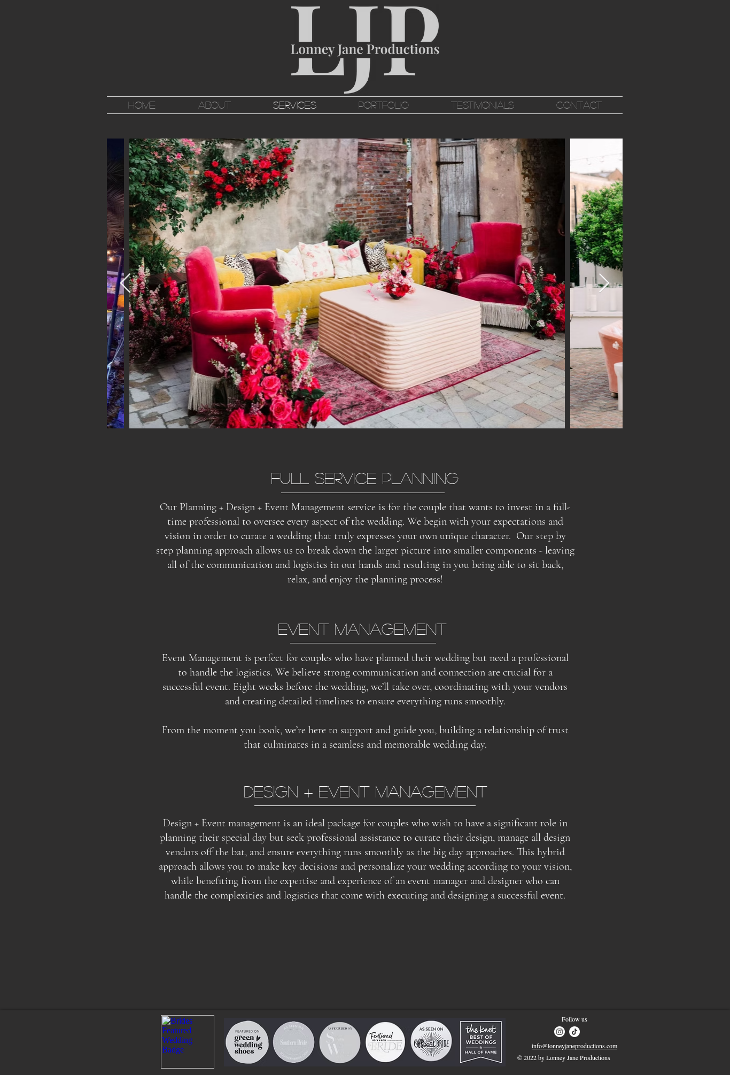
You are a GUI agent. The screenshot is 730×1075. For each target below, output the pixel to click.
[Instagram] (559, 1031)
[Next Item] (604, 283)
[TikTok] (574, 1031)
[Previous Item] (125, 283)
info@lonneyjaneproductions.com (574, 1045)
